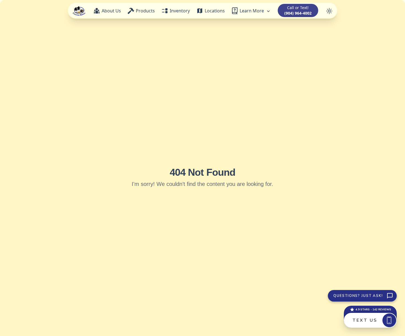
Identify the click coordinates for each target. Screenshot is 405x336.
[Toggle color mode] (329, 10)
